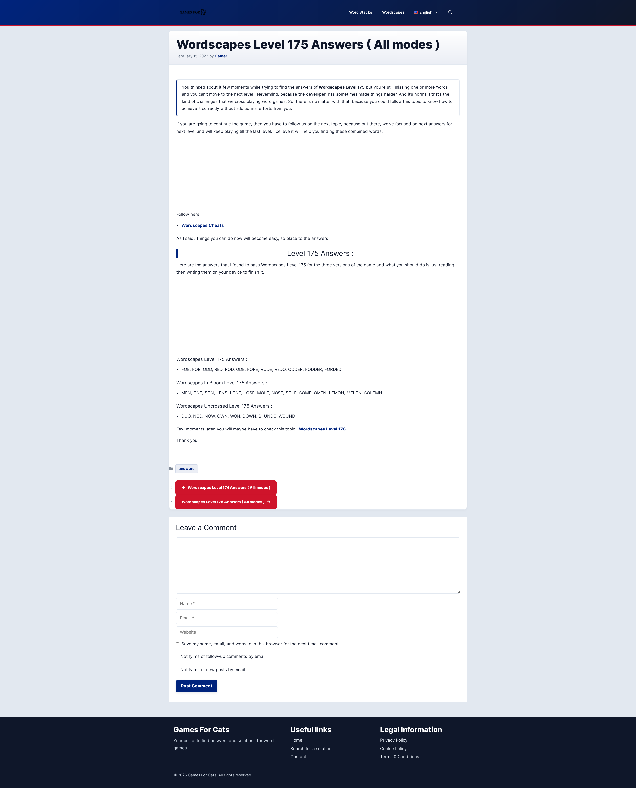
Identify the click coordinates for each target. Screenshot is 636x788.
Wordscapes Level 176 (322, 429)
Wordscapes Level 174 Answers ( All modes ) (229, 487)
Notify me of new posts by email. (213, 669)
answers (187, 468)
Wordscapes (393, 12)
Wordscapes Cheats (202, 225)
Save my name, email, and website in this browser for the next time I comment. (260, 643)
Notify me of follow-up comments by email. (223, 656)
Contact (298, 756)
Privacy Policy (393, 740)
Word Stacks (360, 12)
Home (296, 740)
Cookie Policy (393, 748)
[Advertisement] (318, 174)
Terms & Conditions (399, 756)
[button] (450, 12)
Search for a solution (311, 748)
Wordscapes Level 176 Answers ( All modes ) (223, 502)
